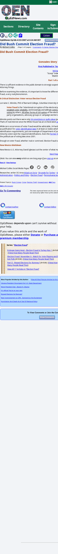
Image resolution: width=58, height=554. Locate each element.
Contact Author (11, 207)
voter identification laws (26, 129)
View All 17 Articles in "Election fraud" (23, 269)
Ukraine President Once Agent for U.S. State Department (21, 283)
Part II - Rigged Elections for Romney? (23, 262)
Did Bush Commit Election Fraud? (27, 44)
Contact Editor (50, 207)
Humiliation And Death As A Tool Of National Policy (19, 301)
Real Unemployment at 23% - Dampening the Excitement (21, 298)
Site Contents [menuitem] (38, 26)
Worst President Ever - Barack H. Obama (15, 287)
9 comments (37, 47)
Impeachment (43, 182)
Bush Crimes (16, 182)
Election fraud (37, 175)
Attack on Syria (30, 172)
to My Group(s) (6, 186)
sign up (50, 158)
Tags (52, 182)
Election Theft (32, 182)
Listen (47, 35)
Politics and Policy (21, 175)
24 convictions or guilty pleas (43, 119)
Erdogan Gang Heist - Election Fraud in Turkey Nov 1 (29, 250)
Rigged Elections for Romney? (11, 294)
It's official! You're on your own (11, 290)
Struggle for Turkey (46, 172)
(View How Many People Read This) (23, 253)
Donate (35, 234)
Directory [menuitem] (23, 26)
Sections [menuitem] (8, 26)
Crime (24, 182)
